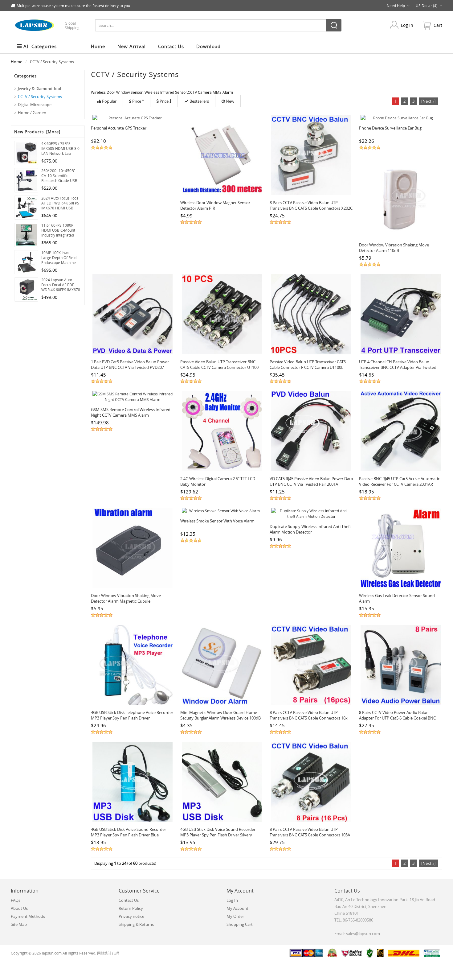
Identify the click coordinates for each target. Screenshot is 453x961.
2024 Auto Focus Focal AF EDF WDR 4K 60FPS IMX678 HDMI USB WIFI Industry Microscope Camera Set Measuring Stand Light (60, 203)
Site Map (19, 924)
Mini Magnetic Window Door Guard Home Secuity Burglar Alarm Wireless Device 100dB (220, 715)
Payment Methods (28, 916)
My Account (237, 908)
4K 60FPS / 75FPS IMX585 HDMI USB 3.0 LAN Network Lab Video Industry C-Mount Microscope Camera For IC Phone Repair (60, 148)
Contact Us (129, 900)
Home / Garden (32, 112)
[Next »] (428, 101)
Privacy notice (131, 916)
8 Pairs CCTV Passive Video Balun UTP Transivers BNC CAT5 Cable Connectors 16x (309, 715)
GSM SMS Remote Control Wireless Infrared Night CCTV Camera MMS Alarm (130, 412)
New (230, 101)
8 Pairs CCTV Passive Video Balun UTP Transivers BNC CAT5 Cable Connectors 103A (310, 832)
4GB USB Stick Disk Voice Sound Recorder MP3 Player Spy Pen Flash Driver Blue (128, 832)
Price (136, 101)
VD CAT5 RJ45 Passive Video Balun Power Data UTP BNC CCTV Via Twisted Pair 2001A (311, 481)
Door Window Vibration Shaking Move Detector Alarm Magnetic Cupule (126, 598)
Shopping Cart (239, 924)
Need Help (396, 5)
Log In (407, 25)
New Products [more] (37, 131)
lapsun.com (52, 953)
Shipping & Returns (136, 924)
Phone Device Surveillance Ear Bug (390, 128)
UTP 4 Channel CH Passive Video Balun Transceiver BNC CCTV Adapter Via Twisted (397, 364)
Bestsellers (199, 101)
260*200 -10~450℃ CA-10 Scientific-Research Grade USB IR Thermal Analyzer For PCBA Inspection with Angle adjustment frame (60, 175)
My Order (235, 916)
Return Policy (131, 908)
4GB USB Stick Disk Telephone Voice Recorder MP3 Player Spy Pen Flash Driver (132, 715)
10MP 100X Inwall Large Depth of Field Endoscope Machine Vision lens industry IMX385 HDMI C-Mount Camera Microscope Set (61, 257)
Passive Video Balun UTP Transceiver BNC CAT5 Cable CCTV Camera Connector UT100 (219, 364)
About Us (19, 908)
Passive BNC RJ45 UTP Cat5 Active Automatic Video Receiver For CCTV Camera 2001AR (399, 481)
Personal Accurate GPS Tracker (118, 128)
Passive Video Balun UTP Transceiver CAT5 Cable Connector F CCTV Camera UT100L (308, 364)
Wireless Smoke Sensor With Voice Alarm (217, 521)
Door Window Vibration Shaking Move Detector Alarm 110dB (394, 247)
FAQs (15, 900)
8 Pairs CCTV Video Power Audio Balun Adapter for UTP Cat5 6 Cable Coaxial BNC (397, 715)
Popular (109, 101)
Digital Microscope (34, 104)
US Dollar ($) (427, 5)
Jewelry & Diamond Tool (39, 88)
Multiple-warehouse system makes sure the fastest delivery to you (73, 5)
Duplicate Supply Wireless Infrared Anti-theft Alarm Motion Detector (310, 529)
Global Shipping (72, 25)
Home (98, 46)
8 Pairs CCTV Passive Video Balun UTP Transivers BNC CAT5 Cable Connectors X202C (311, 205)
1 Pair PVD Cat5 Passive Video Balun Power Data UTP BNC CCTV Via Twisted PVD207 (130, 364)
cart (438, 25)
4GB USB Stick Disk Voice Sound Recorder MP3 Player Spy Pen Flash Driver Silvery (217, 832)
